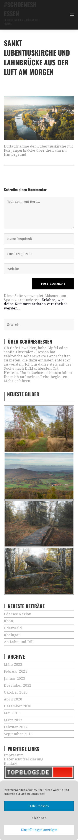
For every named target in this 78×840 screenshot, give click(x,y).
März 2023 (13, 665)
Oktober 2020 (16, 692)
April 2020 (13, 699)
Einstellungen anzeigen (39, 830)
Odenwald (13, 628)
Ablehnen (39, 818)
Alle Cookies (39, 806)
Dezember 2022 (17, 685)
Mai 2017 (12, 713)
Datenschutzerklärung (23, 759)
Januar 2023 (14, 679)
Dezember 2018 (17, 706)
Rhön (8, 621)
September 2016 (18, 734)
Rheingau (12, 635)
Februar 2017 (15, 727)
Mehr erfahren (17, 381)
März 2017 (13, 720)
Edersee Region (17, 614)
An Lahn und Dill (19, 642)
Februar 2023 (15, 671)
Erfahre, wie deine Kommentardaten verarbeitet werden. (35, 304)
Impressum (14, 755)
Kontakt (11, 763)
